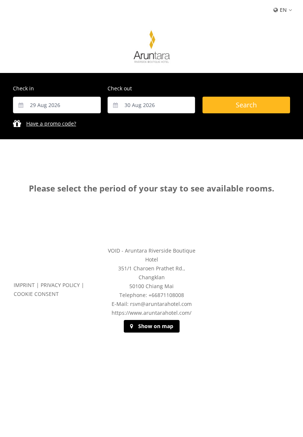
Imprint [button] (24, 284)
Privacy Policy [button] (60, 284)
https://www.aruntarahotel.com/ (151, 312)
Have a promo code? (51, 123)
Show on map (155, 326)
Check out (120, 88)
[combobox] (57, 105)
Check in (23, 88)
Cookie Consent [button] (36, 293)
